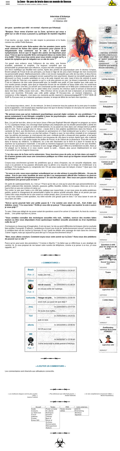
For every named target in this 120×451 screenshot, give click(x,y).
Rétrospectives (51, 426)
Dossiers (103, 43)
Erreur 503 (35, 420)
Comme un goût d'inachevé (108, 163)
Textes (52, 407)
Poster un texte (51, 409)
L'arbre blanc (108, 300)
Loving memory (108, 79)
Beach (31, 270)
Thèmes (49, 416)
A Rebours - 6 (108, 189)
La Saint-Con (36, 413)
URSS (62, 411)
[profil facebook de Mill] (32, 344)
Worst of (49, 420)
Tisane (108, 272)
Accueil (38, 407)
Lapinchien (106, 290)
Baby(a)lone (108, 107)
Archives (49, 422)
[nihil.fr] (77, 409)
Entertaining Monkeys (79, 412)
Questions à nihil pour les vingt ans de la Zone (108, 247)
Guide (33, 409)
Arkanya (59, 21)
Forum (33, 415)
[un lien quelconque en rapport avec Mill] (29, 344)
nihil (65, 21)
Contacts (34, 411)
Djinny (31, 281)
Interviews (112, 43)
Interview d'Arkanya (60, 16)
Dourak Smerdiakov (108, 262)
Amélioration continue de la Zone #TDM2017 (108, 329)
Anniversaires (51, 424)
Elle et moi (108, 134)
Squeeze (78, 415)
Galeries (34, 416)
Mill (30, 334)
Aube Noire (108, 217)
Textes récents (65, 409)
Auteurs (49, 428)
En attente (49, 411)
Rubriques (49, 413)
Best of (48, 418)
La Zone (44, 1)
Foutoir (34, 418)
